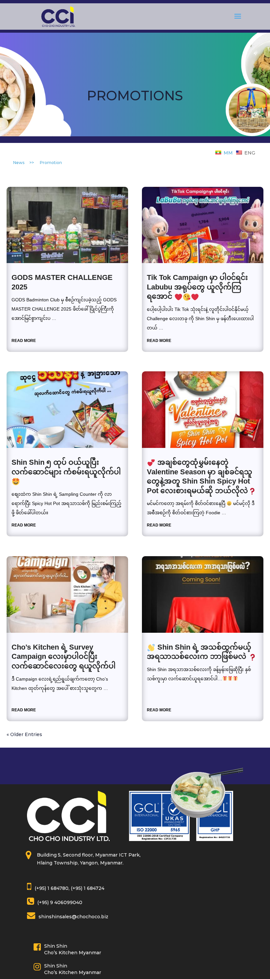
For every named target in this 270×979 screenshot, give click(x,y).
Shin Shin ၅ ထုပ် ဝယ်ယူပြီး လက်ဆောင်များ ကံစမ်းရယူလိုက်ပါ (66, 467)
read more (24, 340)
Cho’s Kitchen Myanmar (72, 953)
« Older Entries (24, 734)
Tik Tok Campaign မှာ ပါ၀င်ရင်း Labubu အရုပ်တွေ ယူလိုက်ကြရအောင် (197, 286)
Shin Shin (55, 946)
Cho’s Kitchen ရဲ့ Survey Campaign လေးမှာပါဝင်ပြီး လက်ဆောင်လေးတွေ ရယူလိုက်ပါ (64, 656)
